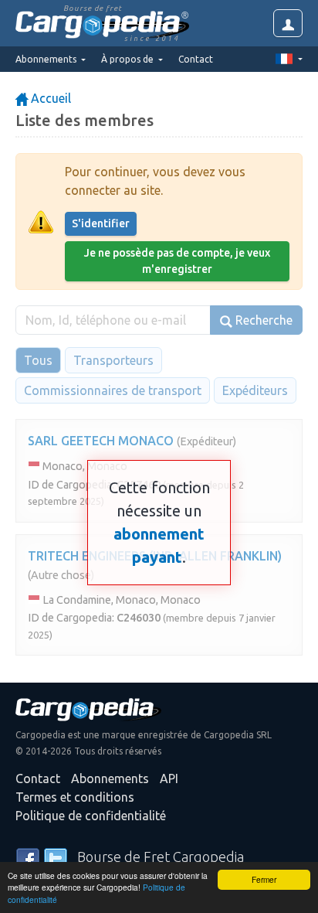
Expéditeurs (255, 390)
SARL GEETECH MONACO (101, 441)
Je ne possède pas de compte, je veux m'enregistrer (177, 261)
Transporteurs (113, 360)
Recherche (262, 320)
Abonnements (110, 778)
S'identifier (101, 223)
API (169, 778)
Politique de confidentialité (90, 816)
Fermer (264, 879)
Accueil (49, 98)
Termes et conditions (74, 797)
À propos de (128, 59)
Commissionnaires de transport (112, 390)
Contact (195, 59)
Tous (38, 360)
